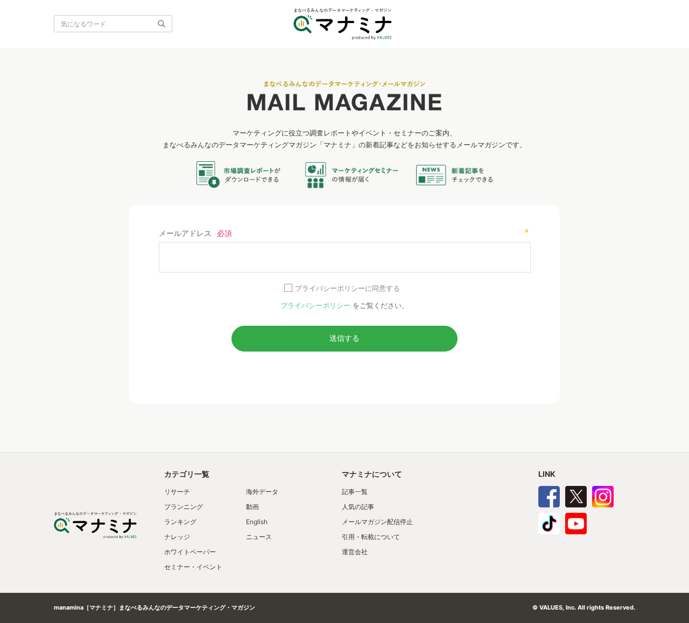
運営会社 (355, 552)
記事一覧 (355, 492)
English (257, 522)
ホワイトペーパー (190, 552)
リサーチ (177, 492)
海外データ (262, 492)
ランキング (180, 522)
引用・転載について (371, 537)
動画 (252, 507)
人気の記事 (358, 507)
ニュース (259, 537)
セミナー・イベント (193, 567)
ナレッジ (177, 537)
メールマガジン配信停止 (377, 522)
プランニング (183, 507)
